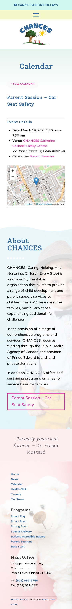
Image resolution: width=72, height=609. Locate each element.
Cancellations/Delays (38, 5)
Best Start (18, 546)
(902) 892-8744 (27, 580)
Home (15, 474)
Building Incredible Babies (28, 536)
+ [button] (12, 170)
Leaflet (29, 203)
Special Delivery (21, 531)
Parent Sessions (42, 156)
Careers (16, 494)
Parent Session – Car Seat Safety (31, 401)
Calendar (17, 484)
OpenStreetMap (44, 203)
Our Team (17, 499)
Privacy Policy (19, 599)
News (14, 479)
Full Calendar (23, 84)
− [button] (12, 176)
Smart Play (18, 516)
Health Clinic (19, 489)
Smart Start (19, 521)
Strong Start (19, 526)
